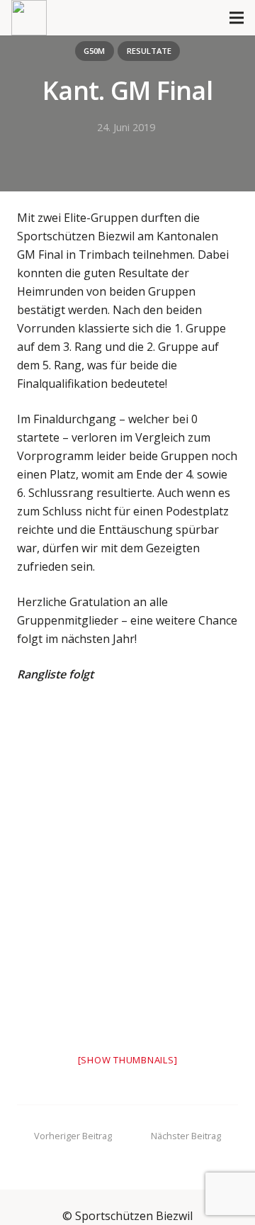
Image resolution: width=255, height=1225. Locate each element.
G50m (94, 50)
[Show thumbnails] (128, 1059)
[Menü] (236, 17)
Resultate (149, 50)
